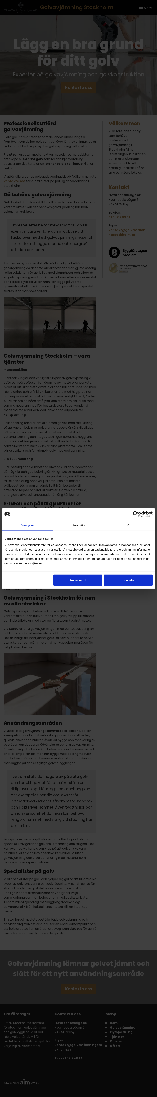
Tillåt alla (128, 579)
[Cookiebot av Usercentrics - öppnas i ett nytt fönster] (136, 514)
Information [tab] (78, 525)
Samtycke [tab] (27, 525)
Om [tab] (129, 525)
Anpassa (76, 579)
